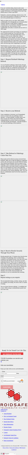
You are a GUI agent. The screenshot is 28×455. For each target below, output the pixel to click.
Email (2, 376)
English (7, 453)
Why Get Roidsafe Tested (10, 416)
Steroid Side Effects (8, 421)
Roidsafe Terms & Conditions (11, 438)
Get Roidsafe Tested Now (10, 435)
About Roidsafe (8, 413)
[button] (3, 4)
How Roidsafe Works (9, 419)
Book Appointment (8, 440)
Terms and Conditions (14, 447)
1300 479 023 (4, 409)
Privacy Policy (6, 447)
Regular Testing (8, 427)
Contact (6, 432)
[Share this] (1, 361)
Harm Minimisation (8, 424)
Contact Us (3, 411)
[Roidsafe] (0, 4)
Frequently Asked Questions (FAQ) (12, 429)
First (18, 373)
